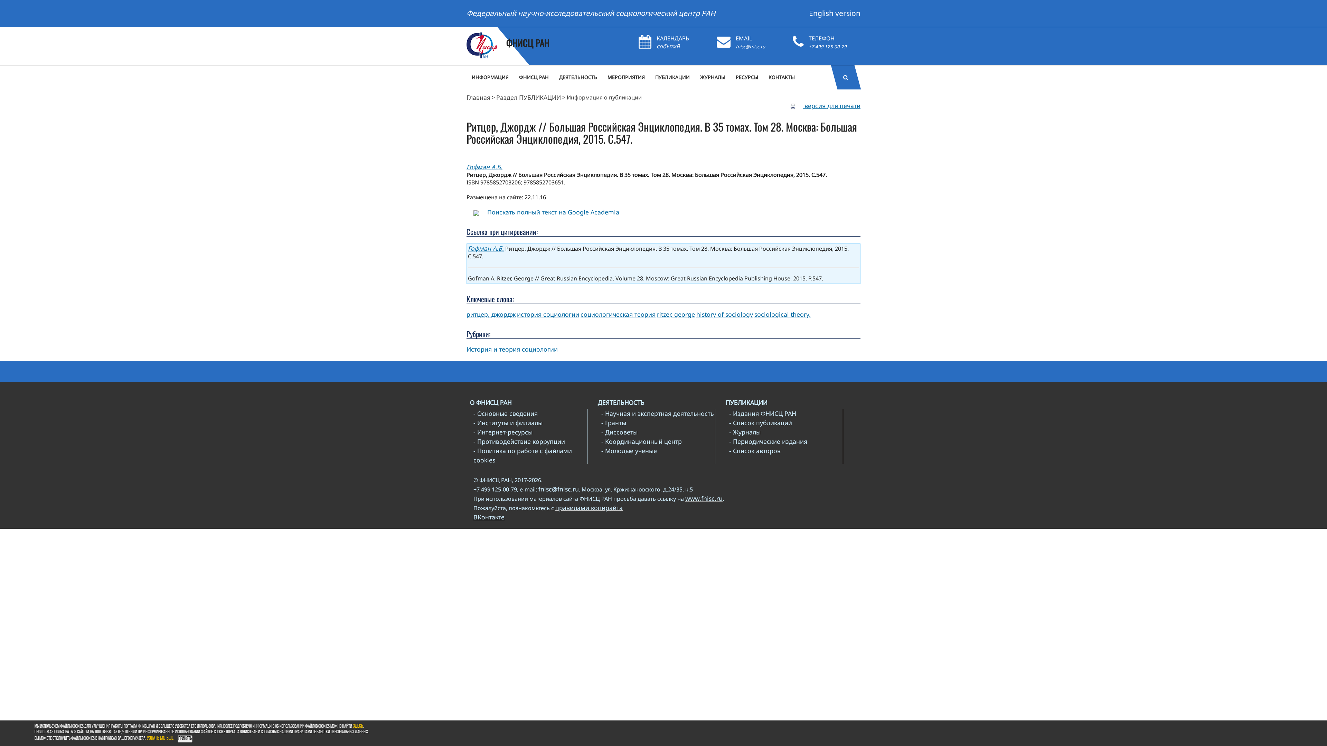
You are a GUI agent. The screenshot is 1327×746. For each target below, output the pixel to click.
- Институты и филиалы (508, 423)
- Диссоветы (619, 432)
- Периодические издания (768, 441)
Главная (478, 97)
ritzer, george (676, 314)
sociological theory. (782, 314)
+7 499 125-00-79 (828, 47)
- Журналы (745, 432)
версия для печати (831, 106)
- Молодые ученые (629, 451)
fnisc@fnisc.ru (750, 47)
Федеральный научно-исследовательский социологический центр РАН (591, 13)
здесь (358, 726)
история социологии (548, 314)
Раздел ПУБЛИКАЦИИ (528, 97)
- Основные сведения (505, 413)
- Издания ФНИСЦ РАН (762, 413)
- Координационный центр (641, 441)
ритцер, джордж (491, 314)
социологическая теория (618, 314)
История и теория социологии (512, 349)
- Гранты (613, 423)
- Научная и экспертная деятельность (657, 413)
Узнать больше (160, 738)
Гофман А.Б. (484, 167)
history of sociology (724, 314)
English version (834, 13)
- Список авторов (755, 451)
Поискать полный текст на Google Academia (553, 212)
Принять (185, 738)
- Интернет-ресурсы (503, 432)
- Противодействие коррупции (519, 441)
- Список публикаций (760, 423)
